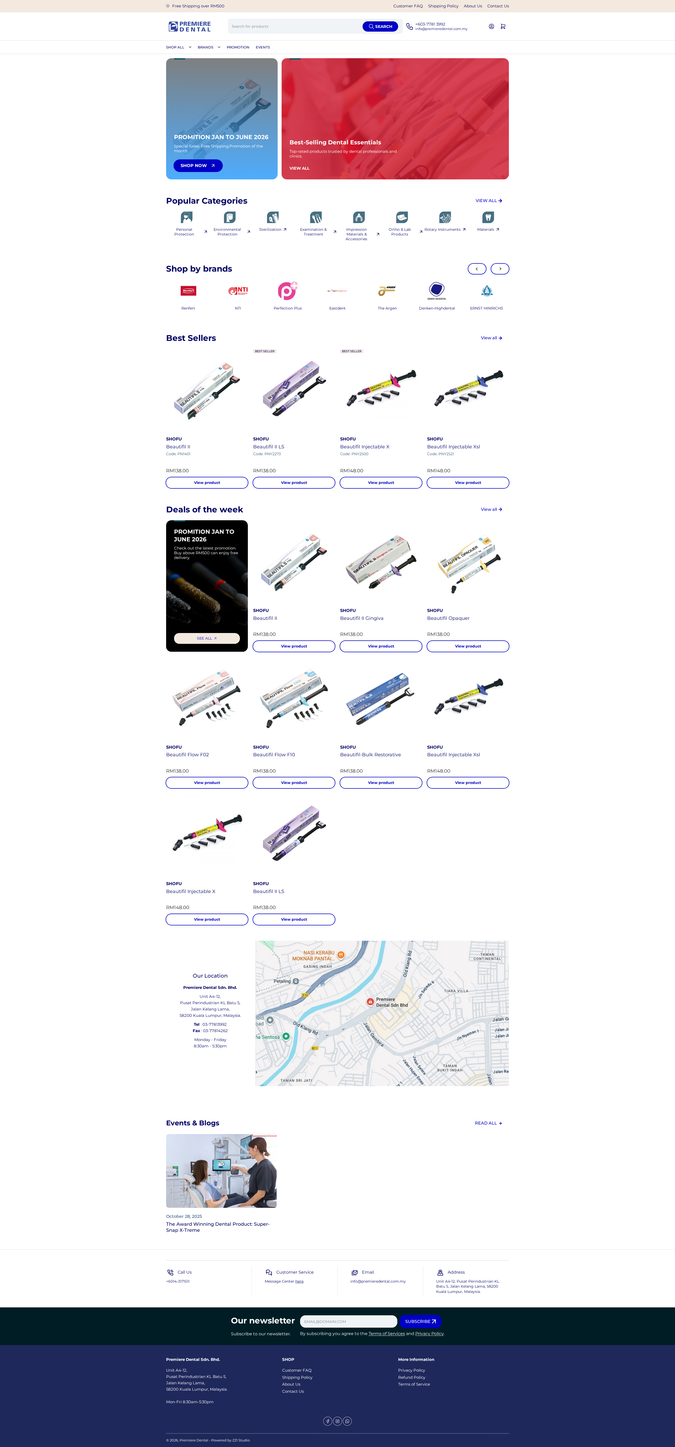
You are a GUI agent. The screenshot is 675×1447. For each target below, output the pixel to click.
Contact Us (498, 5)
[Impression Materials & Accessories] (359, 217)
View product (207, 482)
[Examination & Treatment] (315, 217)
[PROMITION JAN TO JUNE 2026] (238, 291)
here (299, 1281)
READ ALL (486, 1123)
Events (263, 47)
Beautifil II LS (268, 447)
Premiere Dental (194, 1440)
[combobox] (315, 26)
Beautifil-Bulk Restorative (370, 755)
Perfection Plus (288, 308)
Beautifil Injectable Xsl (453, 447)
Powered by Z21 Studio (230, 1440)
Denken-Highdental (437, 308)
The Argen (387, 308)
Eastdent (337, 308)
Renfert (188, 308)
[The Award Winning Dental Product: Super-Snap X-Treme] (221, 1171)
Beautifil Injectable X (364, 447)
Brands (205, 47)
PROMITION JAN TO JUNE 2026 (204, 535)
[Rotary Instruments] (445, 217)
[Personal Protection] (186, 217)
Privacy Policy (429, 1333)
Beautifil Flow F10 (274, 755)
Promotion (238, 47)
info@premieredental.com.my (378, 1281)
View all (489, 337)
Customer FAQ (408, 5)
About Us (473, 5)
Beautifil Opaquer (448, 618)
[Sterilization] (272, 217)
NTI (238, 308)
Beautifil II (178, 447)
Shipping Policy (443, 5)
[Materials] (488, 217)
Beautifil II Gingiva (362, 618)
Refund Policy (411, 1377)
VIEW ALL (486, 200)
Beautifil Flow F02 (187, 755)
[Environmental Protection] (229, 217)
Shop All (175, 47)
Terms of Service (414, 1384)
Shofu (174, 439)
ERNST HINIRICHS (486, 308)
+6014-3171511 (178, 1281)
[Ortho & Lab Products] (402, 217)
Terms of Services (387, 1333)
